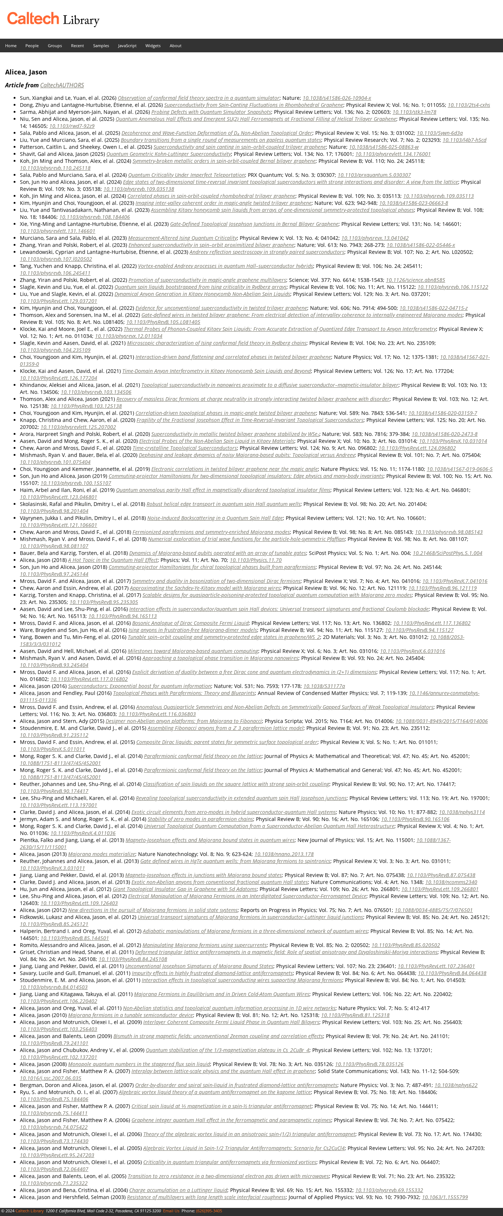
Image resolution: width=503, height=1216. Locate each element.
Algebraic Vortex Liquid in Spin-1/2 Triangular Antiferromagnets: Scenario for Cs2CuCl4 (244, 1148)
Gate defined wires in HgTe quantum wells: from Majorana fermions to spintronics (235, 860)
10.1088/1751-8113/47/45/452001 (60, 762)
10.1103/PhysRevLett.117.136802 (432, 622)
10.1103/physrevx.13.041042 (375, 237)
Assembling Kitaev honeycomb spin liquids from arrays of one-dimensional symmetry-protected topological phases (282, 209)
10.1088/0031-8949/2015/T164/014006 (441, 720)
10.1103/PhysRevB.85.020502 (406, 944)
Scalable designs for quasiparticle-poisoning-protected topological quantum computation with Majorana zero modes (277, 594)
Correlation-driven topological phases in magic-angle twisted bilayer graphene (226, 412)
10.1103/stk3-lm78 (414, 111)
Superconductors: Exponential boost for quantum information (139, 685)
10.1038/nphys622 (456, 1085)
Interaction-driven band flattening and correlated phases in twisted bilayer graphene (233, 356)
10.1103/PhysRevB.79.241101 (54, 1042)
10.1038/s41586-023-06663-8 (413, 202)
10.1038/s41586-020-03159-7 (442, 412)
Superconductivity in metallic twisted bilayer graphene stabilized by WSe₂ (235, 433)
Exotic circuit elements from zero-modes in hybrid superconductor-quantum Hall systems (233, 811)
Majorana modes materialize (101, 853)
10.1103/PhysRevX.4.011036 (83, 832)
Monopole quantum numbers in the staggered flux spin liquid (139, 1064)
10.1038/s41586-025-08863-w (384, 146)
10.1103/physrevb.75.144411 (54, 1113)
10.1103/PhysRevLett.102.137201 (58, 1056)
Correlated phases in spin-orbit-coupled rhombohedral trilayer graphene (211, 195)
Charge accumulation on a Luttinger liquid (178, 1190)
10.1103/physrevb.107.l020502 (56, 258)
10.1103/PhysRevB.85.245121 (54, 923)
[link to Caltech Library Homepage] (49, 25)
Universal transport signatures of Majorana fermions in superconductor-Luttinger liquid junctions (250, 916)
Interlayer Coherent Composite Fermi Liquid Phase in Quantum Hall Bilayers (231, 1021)
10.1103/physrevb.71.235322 (54, 1183)
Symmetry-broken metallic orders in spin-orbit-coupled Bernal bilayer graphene (224, 160)
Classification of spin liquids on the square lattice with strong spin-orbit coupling (236, 783)
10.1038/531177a (324, 685)
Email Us (171, 1210)
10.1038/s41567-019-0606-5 (460, 468)
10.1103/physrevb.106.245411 (55, 272)
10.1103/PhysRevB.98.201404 (54, 510)
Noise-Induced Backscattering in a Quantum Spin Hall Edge (215, 517)
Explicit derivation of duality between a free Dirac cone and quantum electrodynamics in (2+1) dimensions (254, 671)
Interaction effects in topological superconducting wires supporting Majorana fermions (242, 979)
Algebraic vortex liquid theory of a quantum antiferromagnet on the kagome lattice (215, 1092)
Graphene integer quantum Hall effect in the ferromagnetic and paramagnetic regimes (231, 1120)
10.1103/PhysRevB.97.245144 (54, 573)
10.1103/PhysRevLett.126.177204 (58, 377)
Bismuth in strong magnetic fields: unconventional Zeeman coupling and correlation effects (218, 1035)
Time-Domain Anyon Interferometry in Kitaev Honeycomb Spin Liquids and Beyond (216, 370)
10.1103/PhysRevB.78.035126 (369, 1064)
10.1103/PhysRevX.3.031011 (52, 867)
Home (11, 45)
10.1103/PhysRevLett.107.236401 (436, 965)
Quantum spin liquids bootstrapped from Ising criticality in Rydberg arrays (200, 286)
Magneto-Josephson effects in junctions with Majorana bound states (203, 874)
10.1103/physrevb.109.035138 (138, 188)
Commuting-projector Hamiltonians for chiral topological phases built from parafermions (212, 566)
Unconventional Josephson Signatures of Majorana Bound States (199, 965)
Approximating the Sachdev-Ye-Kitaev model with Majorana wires (205, 587)
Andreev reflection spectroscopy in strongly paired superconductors (267, 251)
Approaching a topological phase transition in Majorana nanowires (220, 657)
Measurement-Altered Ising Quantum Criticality (182, 237)
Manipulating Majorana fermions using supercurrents (205, 944)
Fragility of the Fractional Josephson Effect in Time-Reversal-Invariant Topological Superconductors (250, 419)
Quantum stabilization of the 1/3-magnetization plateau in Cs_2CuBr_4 (227, 1049)
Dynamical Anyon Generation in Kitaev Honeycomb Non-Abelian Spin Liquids (202, 293)
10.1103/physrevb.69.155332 (389, 1190)
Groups (55, 45)
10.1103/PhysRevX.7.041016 (455, 580)
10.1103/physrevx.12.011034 (128, 335)
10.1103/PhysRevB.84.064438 (452, 972)
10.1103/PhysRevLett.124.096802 (417, 447)
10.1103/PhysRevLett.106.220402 (58, 1000)
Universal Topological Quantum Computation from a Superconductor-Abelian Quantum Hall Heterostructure (269, 825)
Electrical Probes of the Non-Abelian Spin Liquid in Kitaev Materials (216, 440)
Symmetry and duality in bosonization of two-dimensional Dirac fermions (216, 580)
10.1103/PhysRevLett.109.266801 (440, 888)
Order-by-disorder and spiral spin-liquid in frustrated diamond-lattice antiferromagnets (236, 1085)
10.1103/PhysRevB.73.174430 (54, 1141)
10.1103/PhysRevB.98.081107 (54, 545)
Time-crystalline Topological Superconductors (185, 447)
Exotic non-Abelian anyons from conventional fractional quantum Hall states (219, 881)
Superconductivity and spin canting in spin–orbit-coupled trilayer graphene (240, 146)
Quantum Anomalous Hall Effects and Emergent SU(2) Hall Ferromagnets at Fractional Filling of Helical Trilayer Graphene (256, 118)
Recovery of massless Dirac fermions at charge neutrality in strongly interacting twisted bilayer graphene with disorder (253, 398)
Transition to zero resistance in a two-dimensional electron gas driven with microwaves (228, 1176)
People (32, 45)
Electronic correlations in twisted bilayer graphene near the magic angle (234, 468)
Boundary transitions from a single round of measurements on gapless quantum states (221, 139)
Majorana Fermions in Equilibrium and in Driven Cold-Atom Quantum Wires (221, 993)
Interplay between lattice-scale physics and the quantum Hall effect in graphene (223, 1071)
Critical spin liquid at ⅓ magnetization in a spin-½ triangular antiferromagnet (221, 1106)
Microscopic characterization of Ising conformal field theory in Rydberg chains (216, 342)
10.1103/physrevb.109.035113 (438, 195)
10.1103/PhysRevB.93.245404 (54, 664)
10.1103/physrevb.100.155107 (76, 482)
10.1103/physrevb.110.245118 (55, 167)
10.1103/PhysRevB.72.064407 (54, 1169)
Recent (77, 45)
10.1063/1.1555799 (445, 1197)
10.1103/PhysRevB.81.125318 (355, 1014)
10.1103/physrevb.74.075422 (54, 1127)
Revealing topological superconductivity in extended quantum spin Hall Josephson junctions (241, 797)
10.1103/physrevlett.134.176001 (393, 153)
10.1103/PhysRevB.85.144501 (75, 937)
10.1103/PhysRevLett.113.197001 (58, 804)
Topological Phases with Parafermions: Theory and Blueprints (184, 692)
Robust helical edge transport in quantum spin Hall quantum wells (223, 503)
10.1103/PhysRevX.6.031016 (412, 650)
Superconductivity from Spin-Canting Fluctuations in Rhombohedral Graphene (253, 104)
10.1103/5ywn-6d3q (440, 132)
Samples (101, 45)
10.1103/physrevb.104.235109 (55, 349)
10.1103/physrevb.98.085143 (449, 531)
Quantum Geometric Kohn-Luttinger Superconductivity (168, 153)
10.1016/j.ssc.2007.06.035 (50, 1078)
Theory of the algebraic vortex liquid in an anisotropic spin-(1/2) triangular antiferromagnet (249, 1134)
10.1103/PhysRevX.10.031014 (453, 440)
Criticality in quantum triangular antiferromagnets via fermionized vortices (229, 1162)
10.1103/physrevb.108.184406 (94, 216)
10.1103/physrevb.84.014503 (54, 986)
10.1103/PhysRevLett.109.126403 (79, 902)
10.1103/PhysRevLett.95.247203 (57, 1155)
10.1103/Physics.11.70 (256, 559)
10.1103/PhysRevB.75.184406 (54, 1099)
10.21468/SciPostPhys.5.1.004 (447, 552)
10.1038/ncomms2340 (451, 881)
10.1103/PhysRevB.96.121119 (442, 587)
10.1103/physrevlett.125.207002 (78, 426)
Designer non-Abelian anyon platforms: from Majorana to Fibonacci (184, 720)
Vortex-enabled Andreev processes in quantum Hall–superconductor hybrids (225, 265)
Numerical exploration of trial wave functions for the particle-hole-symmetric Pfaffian (246, 538)
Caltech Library (29, 1210)
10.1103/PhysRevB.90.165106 (415, 818)
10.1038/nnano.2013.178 (284, 853)
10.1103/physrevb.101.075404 (55, 461)
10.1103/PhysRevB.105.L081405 (163, 321)
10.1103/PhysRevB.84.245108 (133, 958)
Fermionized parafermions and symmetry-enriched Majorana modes (211, 531)
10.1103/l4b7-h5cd (464, 139)
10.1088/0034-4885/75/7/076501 (434, 909)
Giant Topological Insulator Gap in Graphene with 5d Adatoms (185, 888)
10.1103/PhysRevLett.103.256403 (58, 1028)
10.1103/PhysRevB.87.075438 (441, 874)
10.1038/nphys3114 (462, 811)
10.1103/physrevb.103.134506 (96, 391)
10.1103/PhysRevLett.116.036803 (157, 713)
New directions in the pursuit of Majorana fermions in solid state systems (153, 909)
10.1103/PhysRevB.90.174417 (54, 790)
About (176, 45)
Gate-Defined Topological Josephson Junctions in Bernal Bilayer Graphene (254, 223)
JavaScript (127, 45)
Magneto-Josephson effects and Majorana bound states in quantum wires (210, 839)
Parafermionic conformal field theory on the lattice (202, 755)
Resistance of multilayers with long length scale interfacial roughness (206, 1197)
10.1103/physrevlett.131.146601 (57, 230)
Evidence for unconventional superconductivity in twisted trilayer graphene (221, 307)
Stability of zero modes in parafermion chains (200, 818)
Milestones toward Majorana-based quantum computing (193, 650)
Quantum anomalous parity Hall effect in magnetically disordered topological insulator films (223, 489)
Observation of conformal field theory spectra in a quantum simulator (198, 97)
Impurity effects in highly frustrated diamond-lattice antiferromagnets (212, 972)
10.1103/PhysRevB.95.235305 (104, 601)
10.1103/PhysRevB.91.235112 (54, 734)
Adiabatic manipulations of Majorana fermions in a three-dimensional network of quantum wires (255, 930)
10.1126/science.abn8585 (415, 279)
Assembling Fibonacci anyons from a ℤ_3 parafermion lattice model (225, 727)
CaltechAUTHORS (62, 85)
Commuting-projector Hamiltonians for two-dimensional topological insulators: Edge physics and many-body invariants (246, 475)
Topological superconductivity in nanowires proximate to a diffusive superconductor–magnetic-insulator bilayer (269, 384)
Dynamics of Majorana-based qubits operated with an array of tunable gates (217, 552)
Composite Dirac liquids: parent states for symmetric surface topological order (226, 741)
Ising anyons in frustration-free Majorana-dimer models (193, 629)
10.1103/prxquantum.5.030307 (374, 174)
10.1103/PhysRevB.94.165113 (122, 615)
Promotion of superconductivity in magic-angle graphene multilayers (207, 279)
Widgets (153, 45)
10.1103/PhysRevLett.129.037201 (58, 300)
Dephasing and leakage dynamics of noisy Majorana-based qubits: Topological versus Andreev (247, 454)
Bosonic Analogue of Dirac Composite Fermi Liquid (190, 622)
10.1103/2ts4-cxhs (469, 104)
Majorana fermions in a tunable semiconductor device (130, 1014)
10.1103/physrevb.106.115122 (453, 286)
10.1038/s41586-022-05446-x (421, 244)
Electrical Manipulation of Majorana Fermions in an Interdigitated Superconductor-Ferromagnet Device (247, 895)
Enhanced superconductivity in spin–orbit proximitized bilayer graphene (211, 244)
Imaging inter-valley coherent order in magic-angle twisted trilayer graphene (224, 202)
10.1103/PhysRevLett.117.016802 (89, 678)
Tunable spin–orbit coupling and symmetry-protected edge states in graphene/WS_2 (224, 636)
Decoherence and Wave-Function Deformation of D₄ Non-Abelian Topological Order (217, 132)
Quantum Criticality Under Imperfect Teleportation (186, 174)
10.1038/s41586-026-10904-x (337, 97)
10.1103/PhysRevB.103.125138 (86, 405)
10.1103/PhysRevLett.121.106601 (58, 524)
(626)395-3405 (209, 1210)
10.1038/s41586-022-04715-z (434, 307)
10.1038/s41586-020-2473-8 (445, 433)
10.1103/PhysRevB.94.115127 (419, 629)
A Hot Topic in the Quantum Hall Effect (113, 559)
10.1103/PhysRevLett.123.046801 (58, 496)
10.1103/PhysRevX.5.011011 (52, 748)
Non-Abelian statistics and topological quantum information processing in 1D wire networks (229, 1007)
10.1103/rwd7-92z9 (72, 125)
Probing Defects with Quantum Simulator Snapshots (211, 111)
